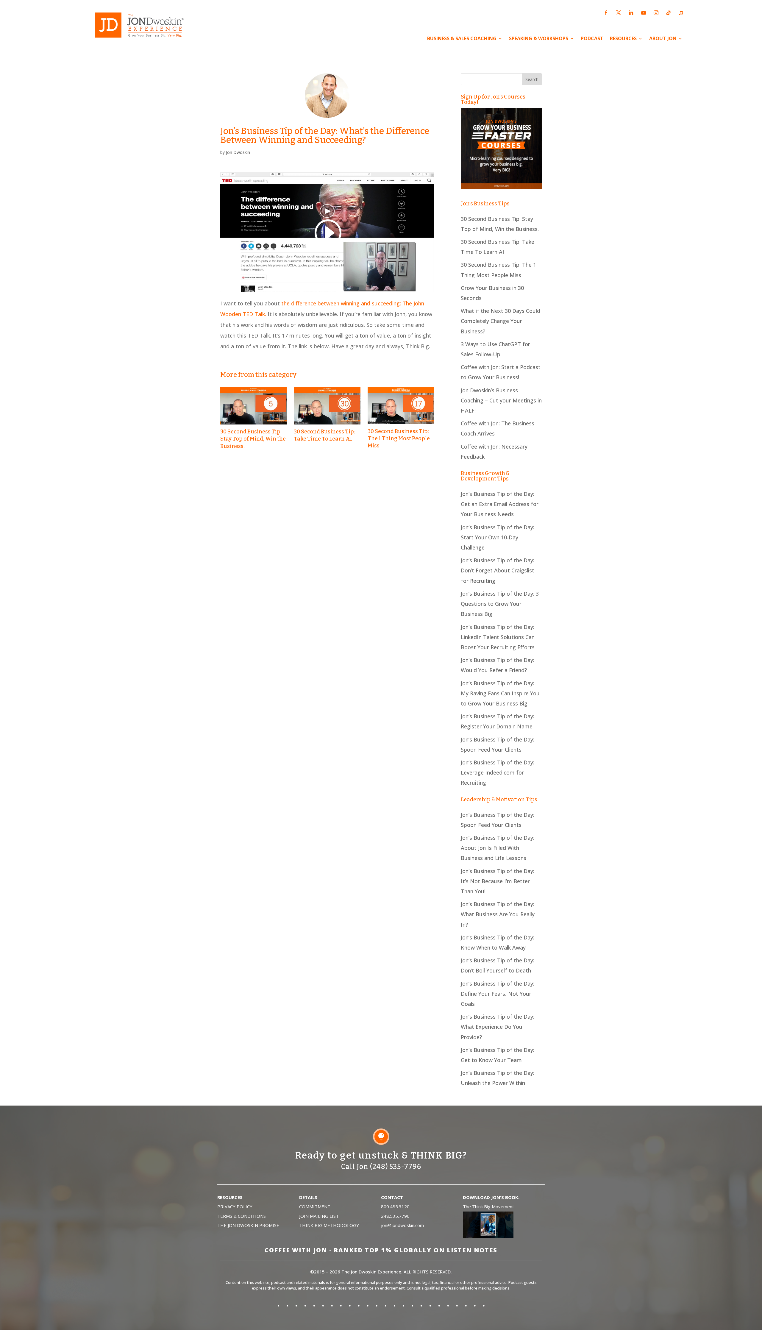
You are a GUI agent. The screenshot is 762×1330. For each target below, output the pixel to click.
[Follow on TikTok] (668, 13)
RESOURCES (623, 39)
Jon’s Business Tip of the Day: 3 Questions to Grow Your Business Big (500, 603)
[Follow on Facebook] (606, 13)
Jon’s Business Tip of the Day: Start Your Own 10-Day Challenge (497, 537)
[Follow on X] (618, 13)
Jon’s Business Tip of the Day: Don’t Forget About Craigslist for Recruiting (497, 570)
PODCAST (592, 39)
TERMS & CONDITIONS (241, 1216)
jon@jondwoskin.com (402, 1225)
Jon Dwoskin (238, 152)
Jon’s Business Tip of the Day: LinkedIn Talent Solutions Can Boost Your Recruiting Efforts (498, 637)
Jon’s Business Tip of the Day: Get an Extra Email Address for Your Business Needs (499, 504)
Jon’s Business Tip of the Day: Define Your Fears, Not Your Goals (497, 993)
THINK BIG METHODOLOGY (329, 1225)
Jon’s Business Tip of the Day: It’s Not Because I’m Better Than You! (497, 881)
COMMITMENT (314, 1206)
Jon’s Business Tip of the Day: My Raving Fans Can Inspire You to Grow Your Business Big (500, 693)
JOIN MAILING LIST (319, 1216)
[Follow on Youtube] (643, 13)
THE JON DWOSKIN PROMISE (248, 1225)
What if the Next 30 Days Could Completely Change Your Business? (500, 321)
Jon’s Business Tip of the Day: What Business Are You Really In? (498, 914)
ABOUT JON (663, 39)
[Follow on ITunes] (681, 13)
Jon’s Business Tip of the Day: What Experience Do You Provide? (497, 1026)
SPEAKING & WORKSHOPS (538, 39)
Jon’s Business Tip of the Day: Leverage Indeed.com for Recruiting (497, 772)
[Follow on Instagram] (656, 13)
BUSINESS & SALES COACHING (461, 39)
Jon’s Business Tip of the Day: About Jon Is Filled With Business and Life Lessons (497, 847)
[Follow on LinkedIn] (631, 13)
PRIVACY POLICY (234, 1206)
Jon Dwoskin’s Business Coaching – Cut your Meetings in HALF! (501, 400)
